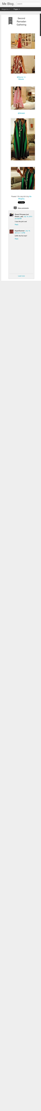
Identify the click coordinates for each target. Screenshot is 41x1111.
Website (21, 79)
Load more (21, 276)
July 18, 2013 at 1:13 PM (22, 232)
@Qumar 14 (21, 77)
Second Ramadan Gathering (21, 21)
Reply (16, 224)
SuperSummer (20, 231)
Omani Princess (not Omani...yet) (22, 215)
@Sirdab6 (21, 113)
